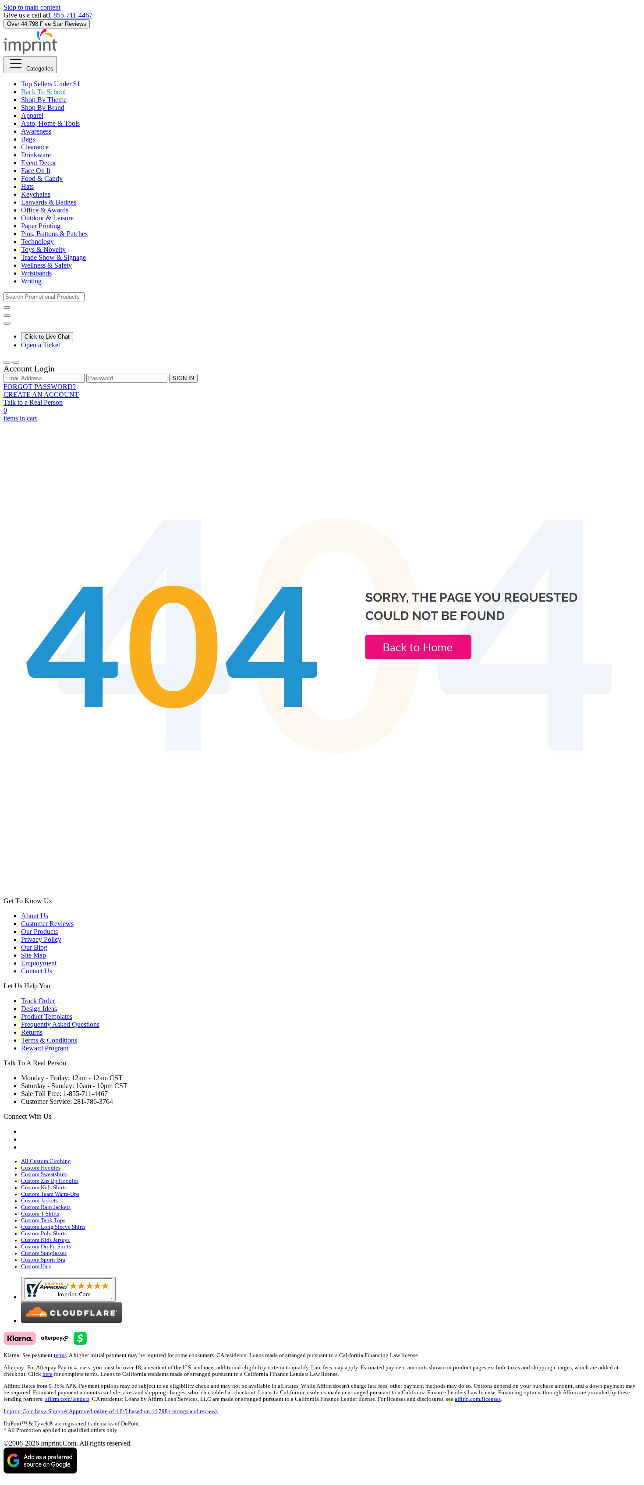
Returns (31, 1032)
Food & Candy (42, 178)
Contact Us (36, 971)
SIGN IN (183, 378)
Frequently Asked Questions (60, 1024)
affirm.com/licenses (478, 1399)
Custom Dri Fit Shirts (46, 1247)
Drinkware (36, 155)
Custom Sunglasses (44, 1253)
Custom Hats (36, 1266)
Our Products (39, 931)
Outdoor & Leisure (47, 218)
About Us (34, 915)
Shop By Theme (44, 99)
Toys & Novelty (43, 249)
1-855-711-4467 (70, 15)
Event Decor (38, 162)
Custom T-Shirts (40, 1214)
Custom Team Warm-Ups (50, 1194)
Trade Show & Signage (53, 257)
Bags (28, 139)
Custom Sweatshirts (44, 1174)
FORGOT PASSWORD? (40, 386)
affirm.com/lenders (67, 1399)
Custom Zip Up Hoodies (49, 1181)
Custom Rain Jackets (46, 1207)
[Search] (7, 307)
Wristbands (36, 273)
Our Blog (34, 947)
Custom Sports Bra (43, 1260)
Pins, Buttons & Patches (54, 233)
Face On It (35, 170)
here (47, 1374)
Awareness (36, 131)
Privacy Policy (41, 939)
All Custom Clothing (46, 1161)
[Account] (7, 362)
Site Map (33, 955)
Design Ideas (39, 1008)
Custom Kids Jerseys (45, 1240)
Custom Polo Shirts (44, 1233)
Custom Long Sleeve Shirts (53, 1227)
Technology (37, 241)
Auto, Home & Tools (50, 123)
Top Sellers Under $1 (50, 84)
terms (60, 1355)
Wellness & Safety (46, 265)
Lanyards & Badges (48, 202)
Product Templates (46, 1016)
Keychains (35, 194)
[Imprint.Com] (30, 52)
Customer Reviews (47, 923)
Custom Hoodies (40, 1168)
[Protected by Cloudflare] (71, 1320)
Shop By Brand (42, 107)
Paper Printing (40, 226)
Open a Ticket (40, 345)
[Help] (7, 323)
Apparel (32, 115)
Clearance (35, 147)
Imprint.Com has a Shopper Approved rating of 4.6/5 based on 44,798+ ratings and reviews (111, 1411)
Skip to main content (32, 7)
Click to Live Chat (47, 336)
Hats (27, 186)
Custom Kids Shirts (44, 1187)
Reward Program (44, 1048)
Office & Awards (44, 210)
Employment (39, 963)
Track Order (38, 1000)
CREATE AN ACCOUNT (41, 394)
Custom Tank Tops (43, 1220)
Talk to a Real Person (33, 402)
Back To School (43, 91)
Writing (31, 281)
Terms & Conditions (49, 1040)
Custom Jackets (39, 1201)
